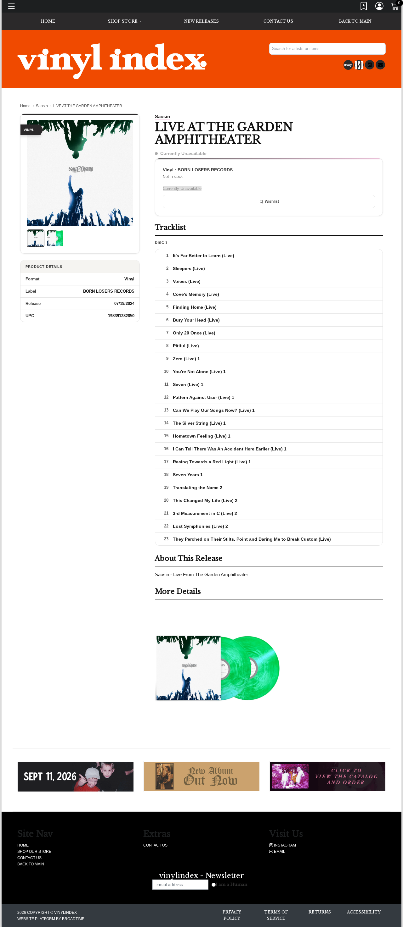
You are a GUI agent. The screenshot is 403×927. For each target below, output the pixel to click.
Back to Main (355, 21)
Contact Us (278, 21)
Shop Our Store (34, 851)
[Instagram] (369, 64)
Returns (320, 912)
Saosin (42, 106)
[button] (124, 21)
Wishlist (272, 201)
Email (279, 851)
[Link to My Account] (379, 7)
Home (25, 106)
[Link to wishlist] (364, 7)
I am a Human (231, 884)
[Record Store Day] (359, 64)
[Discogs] (348, 64)
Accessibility (364, 912)
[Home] (112, 61)
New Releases (201, 21)
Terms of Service (276, 915)
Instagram (284, 845)
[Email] (380, 64)
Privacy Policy (232, 915)
